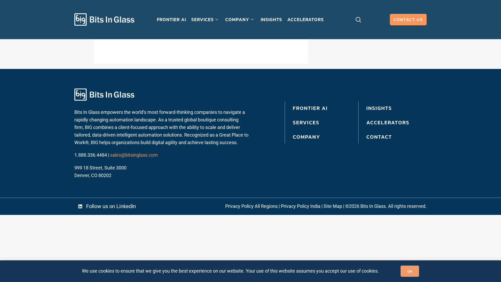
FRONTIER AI (171, 19)
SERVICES (202, 19)
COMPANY (237, 19)
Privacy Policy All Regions (251, 206)
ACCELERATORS (305, 19)
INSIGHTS (271, 19)
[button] (114, 206)
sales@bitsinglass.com (134, 155)
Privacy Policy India (300, 206)
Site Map (333, 206)
